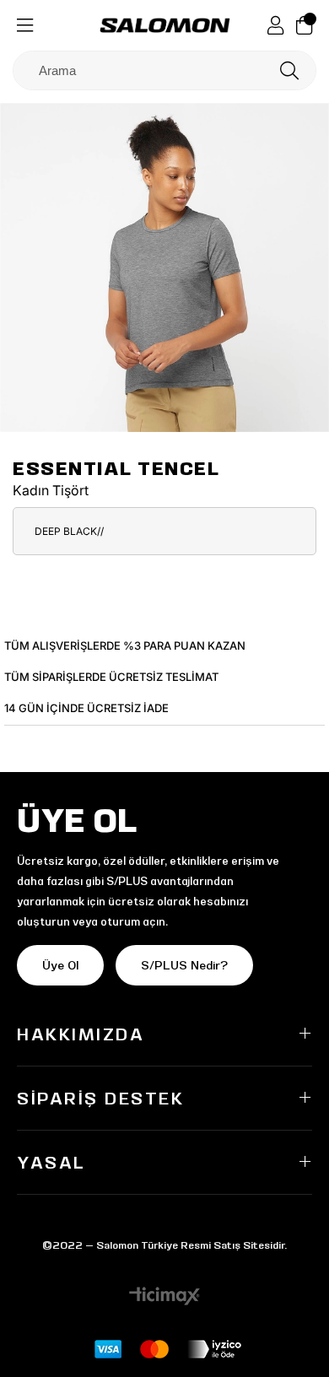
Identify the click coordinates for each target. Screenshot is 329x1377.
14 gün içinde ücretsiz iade (86, 708)
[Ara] (289, 70)
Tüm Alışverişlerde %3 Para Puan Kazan (124, 645)
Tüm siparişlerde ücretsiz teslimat (111, 676)
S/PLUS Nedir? (184, 965)
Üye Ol (60, 965)
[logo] (165, 25)
